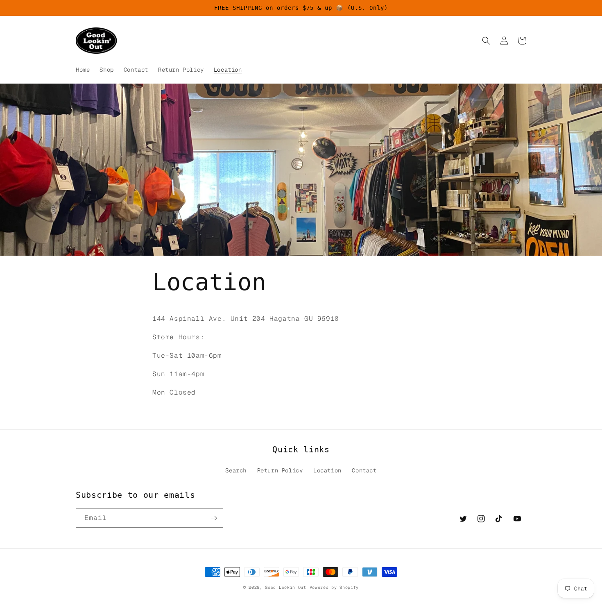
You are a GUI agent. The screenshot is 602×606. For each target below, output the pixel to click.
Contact (364, 470)
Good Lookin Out (285, 587)
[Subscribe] (214, 518)
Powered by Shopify (334, 587)
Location (327, 470)
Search (236, 470)
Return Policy (280, 470)
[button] (486, 41)
